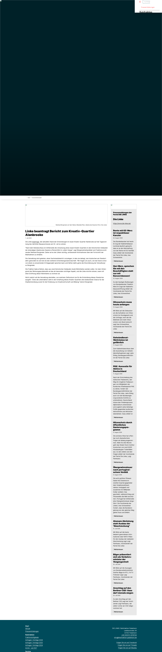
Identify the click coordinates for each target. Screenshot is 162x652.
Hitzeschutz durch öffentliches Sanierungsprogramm (122, 426)
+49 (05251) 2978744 (129, 635)
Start (29, 197)
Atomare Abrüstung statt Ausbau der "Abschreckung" (123, 523)
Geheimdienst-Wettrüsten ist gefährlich (121, 340)
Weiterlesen (118, 261)
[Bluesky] (32, 3)
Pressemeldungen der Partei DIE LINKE (122, 213)
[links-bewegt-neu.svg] (124, 206)
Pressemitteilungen (148, 7)
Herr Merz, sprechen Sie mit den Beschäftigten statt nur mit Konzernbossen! (123, 271)
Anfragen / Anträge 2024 (34, 645)
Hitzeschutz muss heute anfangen (122, 303)
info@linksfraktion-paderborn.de (125, 637)
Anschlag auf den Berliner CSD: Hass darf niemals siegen (123, 590)
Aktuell (27, 629)
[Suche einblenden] (153, 3)
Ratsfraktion (145, 12)
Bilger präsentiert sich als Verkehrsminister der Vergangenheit (122, 558)
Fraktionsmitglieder (32, 637)
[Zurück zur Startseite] (25, 197)
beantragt (35, 242)
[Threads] (29, 3)
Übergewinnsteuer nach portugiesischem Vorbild (122, 469)
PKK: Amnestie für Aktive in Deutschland (122, 368)
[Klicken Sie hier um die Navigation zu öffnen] (158, 3)
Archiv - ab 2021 (31, 648)
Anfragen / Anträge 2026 (34, 640)
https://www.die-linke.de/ (122, 223)
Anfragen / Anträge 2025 (34, 643)
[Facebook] (26, 3)
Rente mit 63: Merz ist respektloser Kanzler (122, 233)
